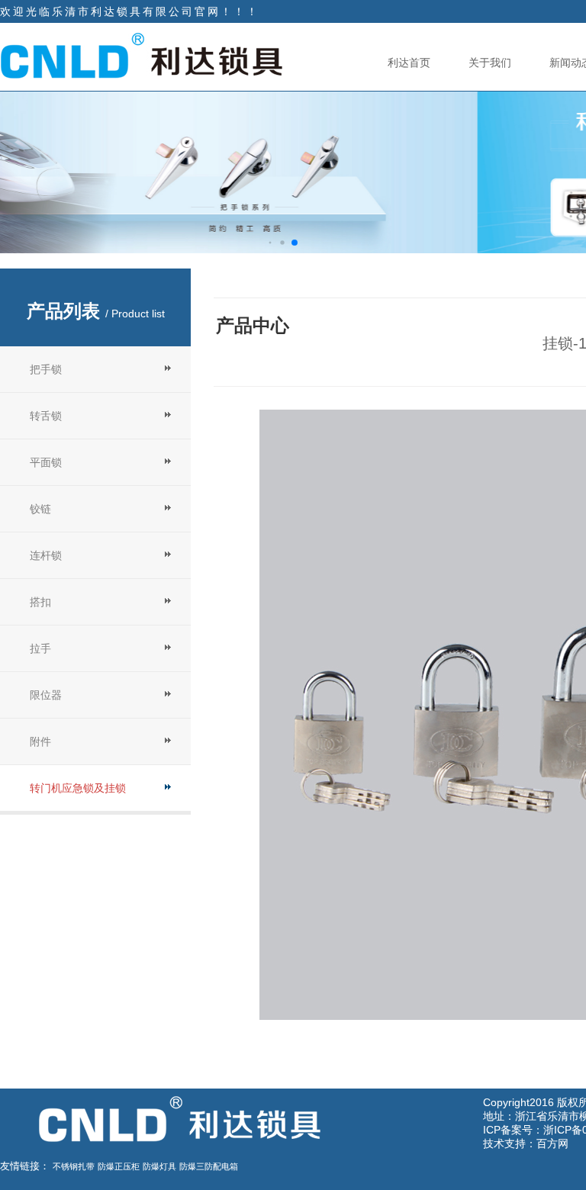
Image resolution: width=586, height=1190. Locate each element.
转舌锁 (46, 416)
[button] (269, 243)
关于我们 (489, 62)
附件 (40, 741)
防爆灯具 (159, 1166)
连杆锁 (46, 555)
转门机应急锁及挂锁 (78, 788)
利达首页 (409, 62)
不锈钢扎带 (74, 1166)
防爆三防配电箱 (208, 1166)
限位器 (46, 695)
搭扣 (40, 602)
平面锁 (46, 462)
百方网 (552, 1143)
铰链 (40, 509)
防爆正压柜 (119, 1166)
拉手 (40, 648)
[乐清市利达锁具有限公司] (141, 56)
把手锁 (46, 369)
